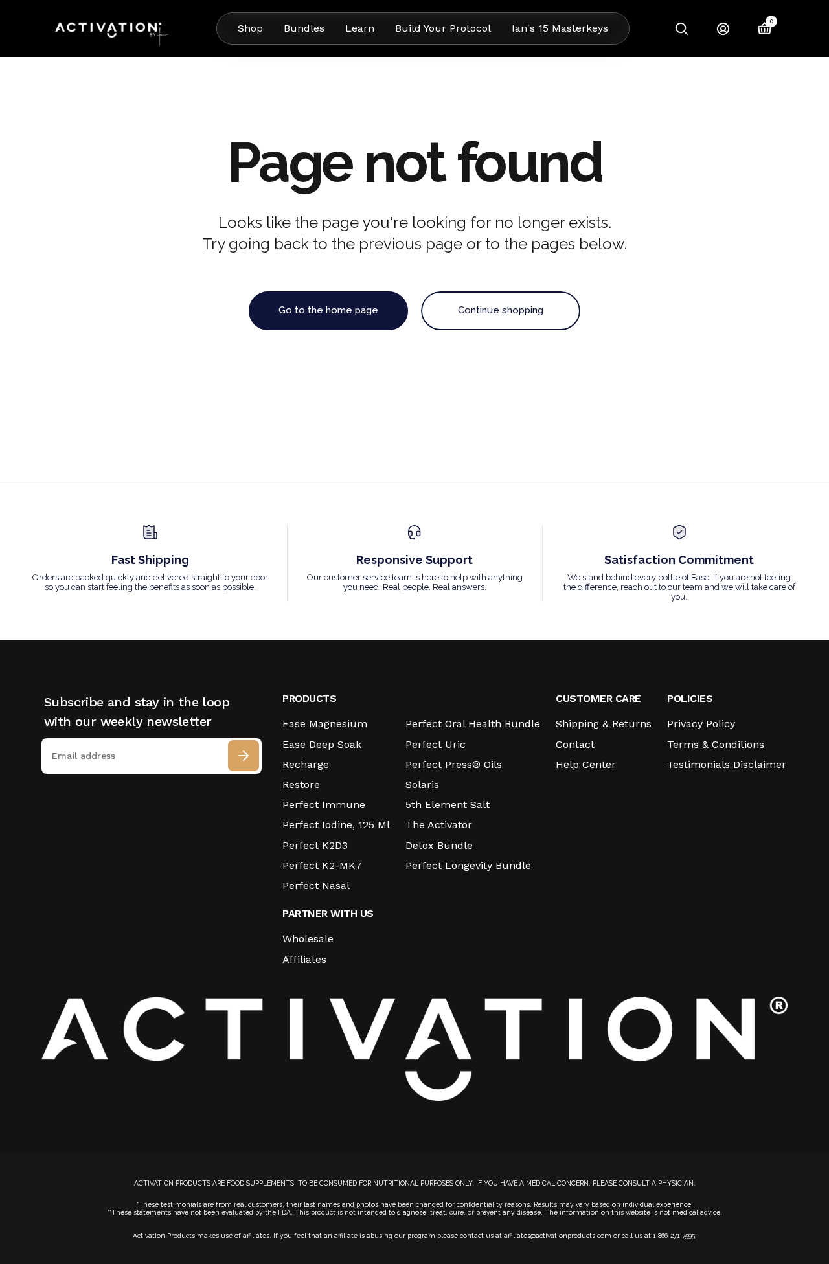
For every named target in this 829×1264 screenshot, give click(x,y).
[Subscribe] (243, 755)
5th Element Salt (447, 804)
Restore (301, 784)
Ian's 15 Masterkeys (560, 28)
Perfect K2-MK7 (322, 865)
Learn (359, 28)
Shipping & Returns (604, 723)
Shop (250, 28)
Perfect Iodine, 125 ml (336, 824)
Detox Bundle (439, 845)
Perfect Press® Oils (453, 764)
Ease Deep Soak (321, 744)
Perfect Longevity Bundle (468, 865)
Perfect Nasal (316, 885)
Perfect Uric (435, 744)
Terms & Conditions (715, 744)
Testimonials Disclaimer (726, 764)
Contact (575, 744)
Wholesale (308, 938)
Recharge (305, 764)
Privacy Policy (701, 723)
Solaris (422, 784)
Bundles (304, 28)
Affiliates (304, 959)
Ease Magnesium (324, 723)
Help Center (586, 764)
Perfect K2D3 (315, 845)
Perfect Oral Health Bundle (472, 723)
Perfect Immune (323, 804)
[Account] (723, 28)
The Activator (438, 824)
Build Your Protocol (443, 28)
